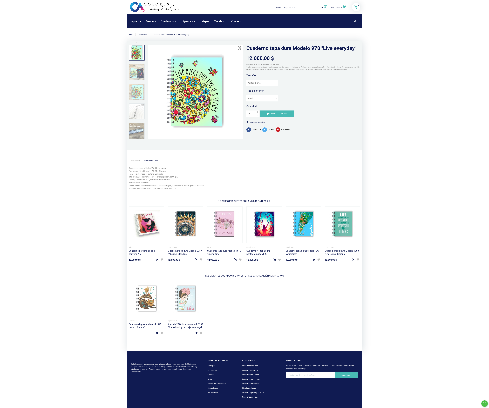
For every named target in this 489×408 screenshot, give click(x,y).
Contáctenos (212, 388)
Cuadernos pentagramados (253, 392)
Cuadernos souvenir (250, 370)
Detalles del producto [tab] (152, 160)
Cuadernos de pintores (251, 379)
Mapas (205, 21)
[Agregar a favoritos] (161, 260)
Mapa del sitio (289, 8)
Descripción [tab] (135, 160)
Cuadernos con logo (250, 366)
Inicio (131, 247)
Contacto (236, 21)
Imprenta (135, 21)
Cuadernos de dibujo (250, 397)
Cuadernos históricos (250, 384)
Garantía (210, 375)
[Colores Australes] (155, 7)
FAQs (209, 379)
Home (278, 8)
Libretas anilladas (249, 388)
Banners (151, 21)
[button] (323, 7)
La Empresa (212, 370)
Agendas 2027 (173, 321)
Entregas (211, 366)
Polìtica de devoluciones (216, 384)
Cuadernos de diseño (250, 375)
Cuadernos (172, 247)
